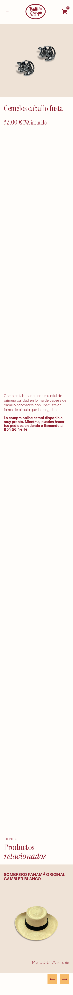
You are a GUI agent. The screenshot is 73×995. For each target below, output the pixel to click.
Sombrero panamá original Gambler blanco (34, 876)
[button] (7, 12)
